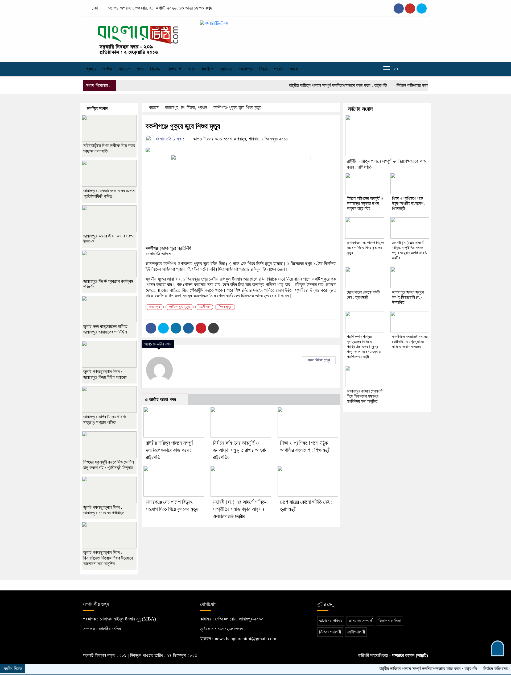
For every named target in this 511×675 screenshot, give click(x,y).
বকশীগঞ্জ (204, 307)
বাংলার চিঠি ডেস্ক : (169, 138)
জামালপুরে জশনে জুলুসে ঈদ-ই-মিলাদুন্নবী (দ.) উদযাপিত (408, 297)
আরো (294, 69)
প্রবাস (278, 69)
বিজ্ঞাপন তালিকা (389, 620)
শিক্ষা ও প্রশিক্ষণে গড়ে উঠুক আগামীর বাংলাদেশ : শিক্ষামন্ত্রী (408, 203)
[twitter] (410, 8)
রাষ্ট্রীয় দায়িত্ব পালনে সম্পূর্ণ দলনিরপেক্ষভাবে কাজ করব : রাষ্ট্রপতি (321, 85)
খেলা (140, 69)
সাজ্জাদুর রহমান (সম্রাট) (410, 655)
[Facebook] (151, 328)
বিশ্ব (191, 69)
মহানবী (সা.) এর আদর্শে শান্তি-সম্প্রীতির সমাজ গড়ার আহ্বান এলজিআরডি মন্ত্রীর (240, 509)
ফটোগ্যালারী (356, 632)
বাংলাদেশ (174, 69)
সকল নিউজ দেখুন (319, 360)
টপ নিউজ (188, 107)
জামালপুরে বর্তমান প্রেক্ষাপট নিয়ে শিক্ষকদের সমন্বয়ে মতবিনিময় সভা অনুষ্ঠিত (365, 396)
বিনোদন (155, 69)
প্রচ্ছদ (91, 69)
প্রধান (202, 107)
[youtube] (422, 8)
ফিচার (263, 69)
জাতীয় (107, 69)
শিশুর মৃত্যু (225, 307)
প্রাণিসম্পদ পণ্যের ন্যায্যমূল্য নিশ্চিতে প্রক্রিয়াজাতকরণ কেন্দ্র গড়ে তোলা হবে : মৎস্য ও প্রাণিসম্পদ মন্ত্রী (364, 346)
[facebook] (399, 8)
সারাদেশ (124, 69)
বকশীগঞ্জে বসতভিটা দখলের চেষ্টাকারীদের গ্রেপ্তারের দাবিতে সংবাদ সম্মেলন (409, 341)
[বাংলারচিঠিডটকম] (138, 38)
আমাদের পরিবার (330, 620)
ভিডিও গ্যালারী (330, 632)
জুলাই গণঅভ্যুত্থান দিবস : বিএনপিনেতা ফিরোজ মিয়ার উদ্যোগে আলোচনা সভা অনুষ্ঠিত (108, 558)
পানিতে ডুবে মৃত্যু (179, 307)
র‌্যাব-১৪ (226, 69)
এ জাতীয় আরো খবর (160, 399)
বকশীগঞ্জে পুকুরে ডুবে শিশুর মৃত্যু (237, 107)
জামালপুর (246, 69)
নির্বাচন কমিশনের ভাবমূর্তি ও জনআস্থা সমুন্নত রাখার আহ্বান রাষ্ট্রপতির (240, 450)
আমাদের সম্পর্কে (360, 620)
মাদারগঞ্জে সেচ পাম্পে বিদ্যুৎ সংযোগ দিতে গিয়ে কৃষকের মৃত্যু (365, 247)
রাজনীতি (207, 69)
